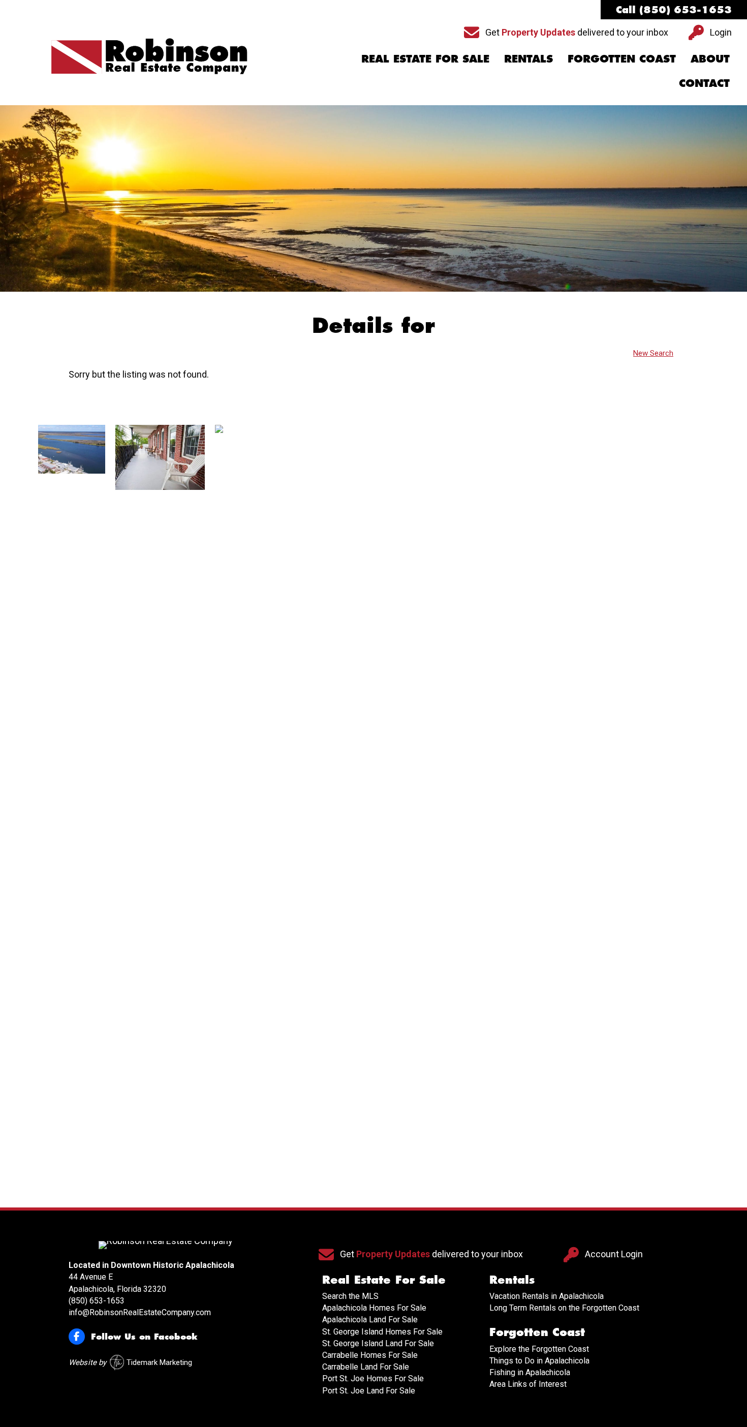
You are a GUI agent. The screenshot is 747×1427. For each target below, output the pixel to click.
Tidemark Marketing (159, 1362)
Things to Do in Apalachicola (539, 1361)
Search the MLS (350, 1296)
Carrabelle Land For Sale (365, 1367)
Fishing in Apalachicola (529, 1372)
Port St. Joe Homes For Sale (373, 1378)
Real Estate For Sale (425, 58)
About (710, 58)
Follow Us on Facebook (144, 1336)
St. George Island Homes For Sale (382, 1332)
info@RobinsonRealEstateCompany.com (140, 1312)
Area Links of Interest (528, 1384)
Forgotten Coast (622, 58)
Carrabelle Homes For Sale (370, 1355)
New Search (653, 353)
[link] (71, 806)
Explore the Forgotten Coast (539, 1349)
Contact (704, 83)
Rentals (528, 58)
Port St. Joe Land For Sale (368, 1390)
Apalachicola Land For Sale (370, 1319)
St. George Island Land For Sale (378, 1343)
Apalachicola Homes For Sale (374, 1308)
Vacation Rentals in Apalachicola (546, 1296)
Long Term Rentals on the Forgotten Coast (564, 1308)
